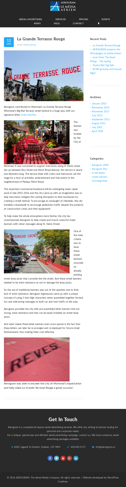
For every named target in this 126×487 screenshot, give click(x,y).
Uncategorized (99, 181)
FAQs (57, 24)
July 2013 (97, 115)
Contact (78, 24)
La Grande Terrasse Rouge (41, 39)
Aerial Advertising (30, 19)
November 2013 (100, 112)
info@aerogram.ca (105, 447)
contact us (84, 435)
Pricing (83, 19)
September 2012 (101, 119)
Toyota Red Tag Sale (103, 65)
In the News (98, 173)
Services (60, 19)
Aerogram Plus (99, 169)
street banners (29, 45)
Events (106, 19)
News (37, 24)
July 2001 (97, 127)
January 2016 (99, 104)
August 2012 (98, 123)
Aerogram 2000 (100, 165)
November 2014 (100, 108)
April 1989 (97, 131)
